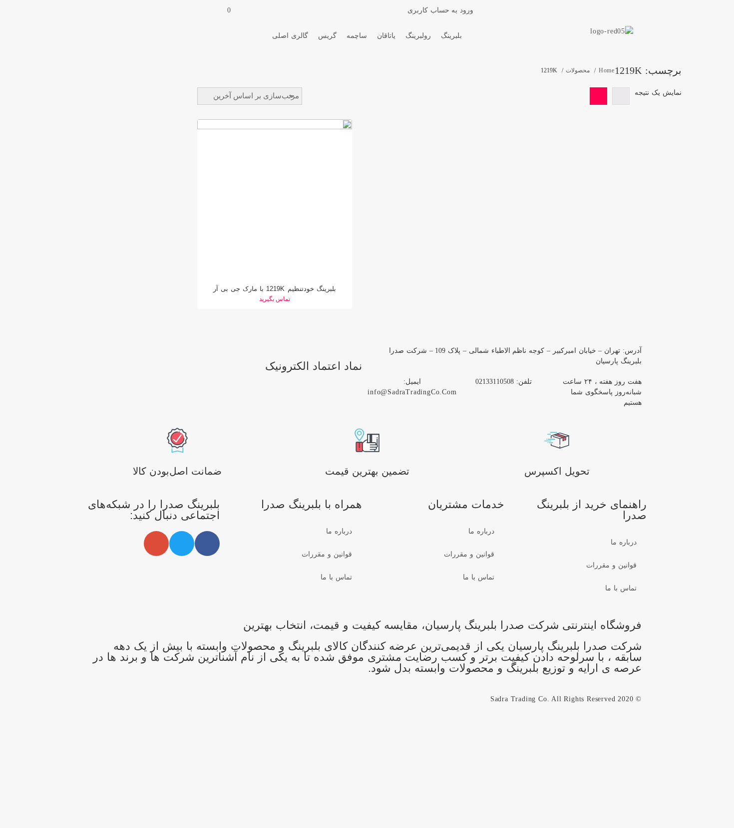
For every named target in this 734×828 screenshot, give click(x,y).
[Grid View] (598, 96)
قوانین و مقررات (611, 565)
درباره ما (624, 542)
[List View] (621, 96)
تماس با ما (621, 588)
